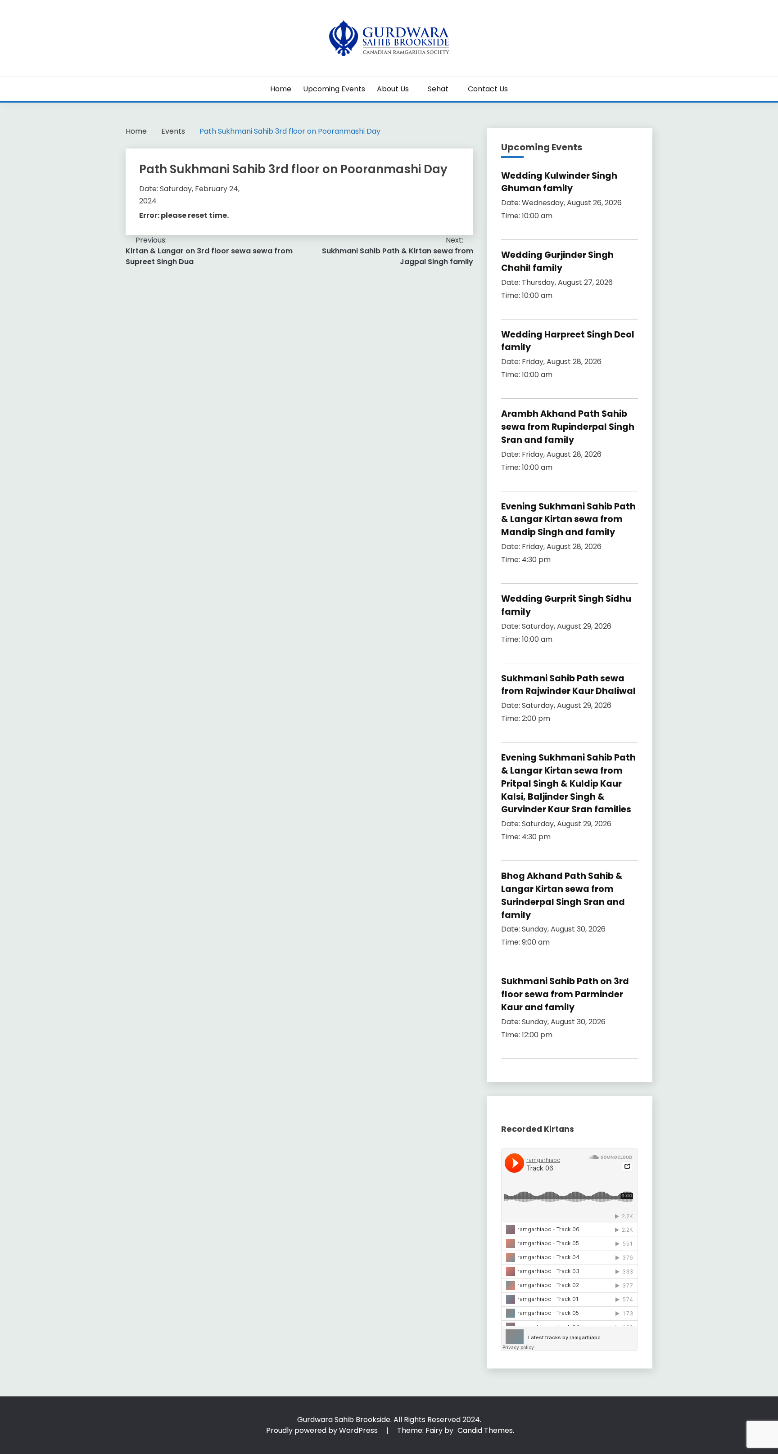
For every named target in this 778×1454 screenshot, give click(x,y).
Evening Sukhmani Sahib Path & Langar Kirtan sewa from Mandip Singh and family (568, 519)
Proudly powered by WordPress (323, 1430)
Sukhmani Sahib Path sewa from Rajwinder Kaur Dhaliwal (568, 685)
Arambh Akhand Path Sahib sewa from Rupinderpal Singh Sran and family (567, 427)
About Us (393, 89)
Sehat (438, 89)
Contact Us (488, 89)
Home (280, 89)
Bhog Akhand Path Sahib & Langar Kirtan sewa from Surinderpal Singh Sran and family (563, 895)
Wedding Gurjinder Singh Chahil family (557, 261)
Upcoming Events (334, 89)
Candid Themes (485, 1430)
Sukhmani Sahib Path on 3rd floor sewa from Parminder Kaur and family (565, 994)
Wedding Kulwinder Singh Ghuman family (559, 182)
